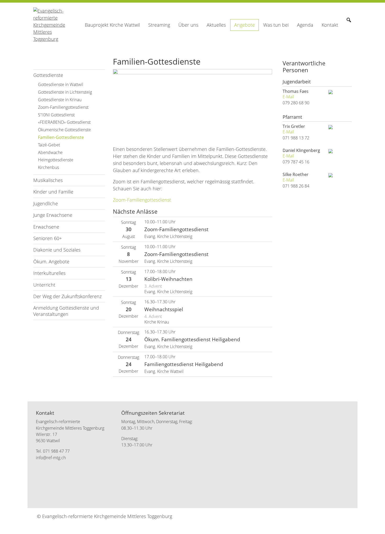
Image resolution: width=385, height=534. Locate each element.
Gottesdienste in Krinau (59, 100)
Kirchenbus (48, 167)
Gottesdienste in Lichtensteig (65, 92)
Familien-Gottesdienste (61, 137)
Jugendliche (45, 203)
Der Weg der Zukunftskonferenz (67, 296)
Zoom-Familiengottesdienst (142, 200)
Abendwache (50, 152)
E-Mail (288, 97)
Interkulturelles (49, 273)
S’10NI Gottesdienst (56, 115)
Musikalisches (48, 180)
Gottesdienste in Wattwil (60, 84)
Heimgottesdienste (55, 160)
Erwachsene (46, 227)
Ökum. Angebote (51, 261)
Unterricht (44, 285)
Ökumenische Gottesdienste (64, 130)
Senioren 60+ (47, 238)
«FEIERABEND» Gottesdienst (64, 122)
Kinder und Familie (53, 192)
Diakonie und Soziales (56, 250)
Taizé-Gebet (49, 145)
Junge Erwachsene (52, 215)
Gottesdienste (48, 75)
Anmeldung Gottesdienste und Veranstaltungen (66, 311)
